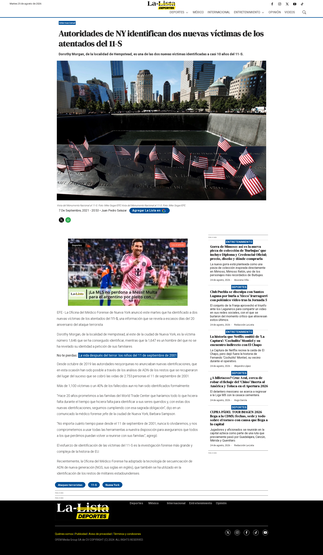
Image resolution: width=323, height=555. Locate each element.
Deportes (177, 12)
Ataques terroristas (70, 485)
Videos (289, 12)
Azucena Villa (241, 280)
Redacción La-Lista (244, 325)
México (198, 12)
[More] (187, 12)
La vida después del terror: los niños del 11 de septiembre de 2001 (128, 355)
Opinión (275, 12)
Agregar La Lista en (146, 210)
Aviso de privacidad (100, 533)
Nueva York (112, 485)
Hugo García (240, 400)
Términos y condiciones (127, 533)
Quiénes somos (64, 533)
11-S (94, 485)
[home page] (161, 5)
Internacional (218, 12)
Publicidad (81, 533)
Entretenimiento (247, 12)
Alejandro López (242, 366)
